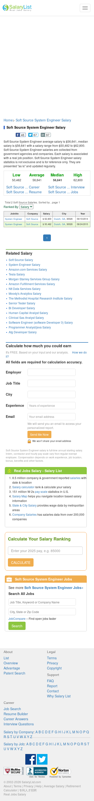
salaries (75, 478)
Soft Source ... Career (23, 187)
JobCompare (17, 618)
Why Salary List (59, 696)
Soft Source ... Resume (24, 191)
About (7, 786)
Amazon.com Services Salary (28, 269)
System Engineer (13, 218)
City (9, 394)
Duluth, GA (59, 218)
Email (10, 416)
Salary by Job (14, 743)
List (6, 657)
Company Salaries (24, 514)
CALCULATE (20, 562)
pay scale (41, 491)
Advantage (12, 668)
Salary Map (19, 496)
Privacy (52, 663)
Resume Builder (16, 713)
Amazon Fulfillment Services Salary (32, 284)
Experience (15, 405)
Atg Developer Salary (23, 332)
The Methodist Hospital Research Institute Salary (40, 298)
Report (52, 685)
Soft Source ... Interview (66, 187)
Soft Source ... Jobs (63, 191)
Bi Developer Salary (22, 308)
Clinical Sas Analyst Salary (26, 317)
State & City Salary (24, 505)
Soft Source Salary (21, 260)
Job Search (12, 708)
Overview (11, 663)
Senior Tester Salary (22, 303)
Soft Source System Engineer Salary (43, 120)
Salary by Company (19, 731)
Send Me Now (39, 434)
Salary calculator (23, 487)
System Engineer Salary (24, 264)
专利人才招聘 (28, 790)
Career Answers (16, 718)
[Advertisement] (47, 65)
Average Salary (54, 786)
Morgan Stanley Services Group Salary (34, 279)
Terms (52, 657)
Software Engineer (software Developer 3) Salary (41, 322)
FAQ (50, 680)
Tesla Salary (17, 274)
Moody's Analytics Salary (25, 293)
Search (17, 625)
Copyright (54, 668)
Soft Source (32, 218)
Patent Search (14, 673)
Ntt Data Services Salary (24, 289)
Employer (13, 372)
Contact (53, 690)
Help (38, 786)
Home (8, 120)
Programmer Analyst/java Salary (30, 327)
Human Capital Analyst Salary (28, 313)
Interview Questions (19, 723)
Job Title (13, 383)
